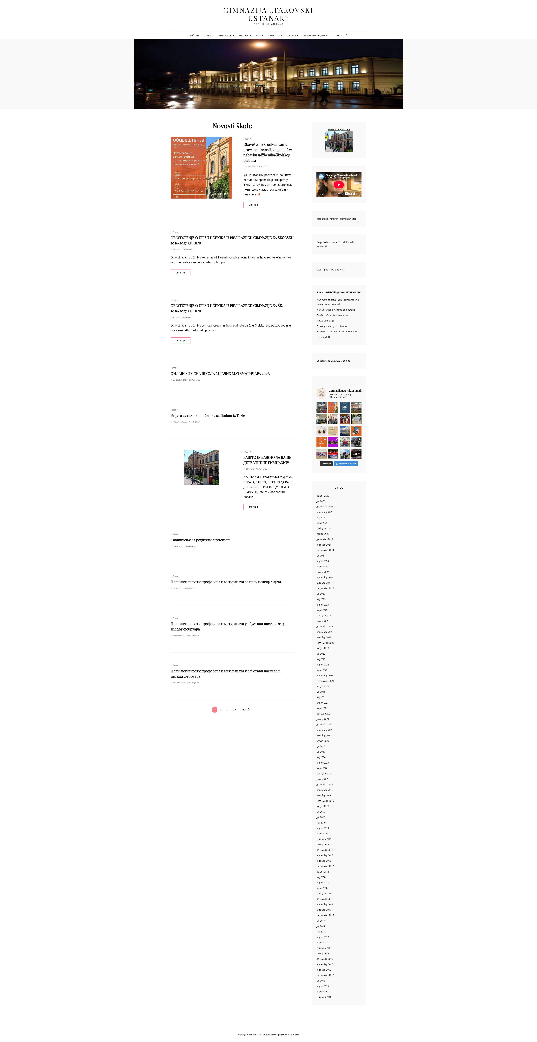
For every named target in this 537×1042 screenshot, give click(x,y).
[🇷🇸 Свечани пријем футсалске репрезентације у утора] (321, 454)
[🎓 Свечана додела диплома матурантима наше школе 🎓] (356, 407)
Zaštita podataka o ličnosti (330, 269)
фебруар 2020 (323, 773)
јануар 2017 (322, 953)
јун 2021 (320, 691)
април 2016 (322, 986)
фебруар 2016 (323, 997)
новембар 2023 (324, 577)
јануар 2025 (322, 533)
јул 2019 (320, 811)
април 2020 (322, 762)
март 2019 (322, 833)
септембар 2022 (325, 642)
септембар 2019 (325, 800)
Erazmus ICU (323, 337)
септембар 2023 (325, 588)
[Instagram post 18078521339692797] (321, 407)
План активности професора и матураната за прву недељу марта (226, 581)
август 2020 (322, 740)
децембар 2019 (324, 784)
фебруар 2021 (323, 713)
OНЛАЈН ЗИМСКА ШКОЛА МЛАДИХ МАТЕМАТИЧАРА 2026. (220, 373)
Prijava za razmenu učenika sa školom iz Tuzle (208, 415)
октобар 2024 (323, 544)
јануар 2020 (322, 779)
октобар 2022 (323, 637)
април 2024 (322, 561)
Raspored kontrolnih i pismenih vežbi (336, 218)
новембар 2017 (324, 904)
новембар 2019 (324, 789)
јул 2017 (320, 920)
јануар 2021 (322, 719)
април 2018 (322, 882)
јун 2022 (320, 653)
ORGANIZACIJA (224, 35)
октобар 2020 (323, 735)
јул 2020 (320, 746)
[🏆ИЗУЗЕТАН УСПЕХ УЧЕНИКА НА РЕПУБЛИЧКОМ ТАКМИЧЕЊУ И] (321, 442)
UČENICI (292, 35)
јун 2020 (320, 751)
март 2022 (322, 670)
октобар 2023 (323, 582)
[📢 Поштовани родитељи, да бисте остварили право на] (333, 407)
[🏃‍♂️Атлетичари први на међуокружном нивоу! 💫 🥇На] (356, 442)
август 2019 (322, 806)
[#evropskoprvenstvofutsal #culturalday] (356, 454)
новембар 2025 (324, 512)
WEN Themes (293, 1034)
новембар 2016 (324, 964)
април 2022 (322, 664)
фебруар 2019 (323, 839)
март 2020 (322, 768)
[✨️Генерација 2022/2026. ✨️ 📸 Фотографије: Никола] (345, 419)
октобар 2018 (323, 860)
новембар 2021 (324, 675)
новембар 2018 (324, 855)
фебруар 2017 (323, 948)
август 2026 (322, 495)
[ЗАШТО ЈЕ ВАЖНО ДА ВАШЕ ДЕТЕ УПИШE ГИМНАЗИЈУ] (201, 467)
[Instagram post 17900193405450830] (333, 431)
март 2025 (322, 522)
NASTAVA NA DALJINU (314, 35)
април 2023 (322, 604)
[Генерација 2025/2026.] (321, 431)
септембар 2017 (325, 915)
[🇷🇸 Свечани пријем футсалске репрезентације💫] (345, 442)
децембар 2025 (324, 506)
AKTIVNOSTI (274, 35)
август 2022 (322, 648)
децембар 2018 (324, 849)
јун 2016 (320, 980)
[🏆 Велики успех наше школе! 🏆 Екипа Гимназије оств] (333, 454)
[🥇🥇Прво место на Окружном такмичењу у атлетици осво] (345, 454)
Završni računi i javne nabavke (332, 315)
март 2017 (322, 942)
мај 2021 (321, 697)
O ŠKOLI (208, 35)
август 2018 (322, 871)
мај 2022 (321, 659)
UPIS (258, 35)
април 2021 (322, 702)
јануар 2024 (322, 572)
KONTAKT (337, 35)
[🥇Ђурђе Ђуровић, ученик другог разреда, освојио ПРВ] (345, 431)
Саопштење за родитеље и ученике (200, 539)
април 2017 (322, 937)
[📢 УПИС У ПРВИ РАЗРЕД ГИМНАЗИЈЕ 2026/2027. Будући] (345, 407)
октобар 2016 (323, 969)
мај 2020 (321, 757)
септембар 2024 (325, 550)
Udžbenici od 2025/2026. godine (333, 360)
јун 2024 (320, 555)
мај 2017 (321, 931)
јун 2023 (320, 593)
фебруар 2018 (323, 893)
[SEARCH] (347, 35)
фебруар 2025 (323, 528)
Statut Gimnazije (325, 320)
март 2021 (322, 708)
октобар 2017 (323, 909)
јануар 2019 (322, 844)
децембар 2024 (324, 539)
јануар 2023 (322, 621)
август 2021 (322, 686)
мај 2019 (321, 822)
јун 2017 (320, 926)
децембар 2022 (324, 626)
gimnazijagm (263, 167)
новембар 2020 (324, 730)
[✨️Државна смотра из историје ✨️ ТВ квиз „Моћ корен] (333, 419)
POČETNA (194, 35)
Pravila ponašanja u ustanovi (331, 326)
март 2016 (322, 991)
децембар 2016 (324, 958)
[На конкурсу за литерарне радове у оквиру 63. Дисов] (356, 419)
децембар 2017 (324, 898)
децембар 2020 (324, 724)
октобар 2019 (323, 795)
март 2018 (322, 888)
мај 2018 (321, 877)
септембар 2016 (325, 975)
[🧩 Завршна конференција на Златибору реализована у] (333, 442)
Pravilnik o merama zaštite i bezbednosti (337, 331)
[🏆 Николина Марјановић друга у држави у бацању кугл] (356, 431)
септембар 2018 (325, 866)
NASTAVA (243, 35)
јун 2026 (320, 501)
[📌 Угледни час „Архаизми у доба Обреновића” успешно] (321, 419)
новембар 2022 (324, 631)
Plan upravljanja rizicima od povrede (335, 309)
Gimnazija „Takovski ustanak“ (268, 14)
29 (234, 709)
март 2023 (322, 610)
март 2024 (322, 566)
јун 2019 (320, 817)
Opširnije (256, 205)
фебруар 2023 (323, 615)
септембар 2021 (325, 681)
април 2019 (322, 828)
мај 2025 (321, 517)
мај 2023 (321, 599)
